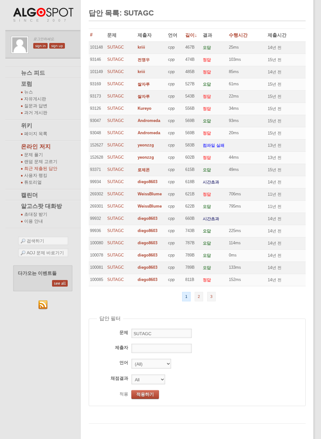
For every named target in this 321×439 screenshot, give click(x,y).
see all (60, 283)
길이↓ (191, 35)
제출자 (121, 347)
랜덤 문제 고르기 (40, 161)
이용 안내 (33, 221)
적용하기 (145, 394)
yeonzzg (146, 145)
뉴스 (28, 92)
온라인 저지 (36, 146)
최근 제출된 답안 (40, 168)
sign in (40, 46)
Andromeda (149, 120)
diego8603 (147, 181)
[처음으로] (44, 13)
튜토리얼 (33, 182)
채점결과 (119, 378)
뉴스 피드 (33, 73)
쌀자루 (144, 84)
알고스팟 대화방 (41, 206)
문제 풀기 (33, 154)
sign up (57, 46)
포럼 (26, 84)
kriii (141, 47)
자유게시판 (35, 99)
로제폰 (144, 169)
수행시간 (238, 35)
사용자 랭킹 (35, 175)
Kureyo (144, 108)
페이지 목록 (35, 133)
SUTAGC (115, 47)
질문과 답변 (35, 105)
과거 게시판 (35, 112)
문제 (123, 332)
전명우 (144, 59)
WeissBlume (150, 194)
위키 (26, 125)
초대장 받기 (35, 214)
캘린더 (29, 195)
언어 (123, 362)
